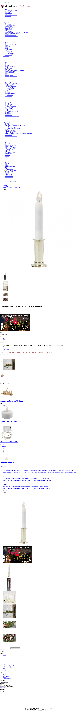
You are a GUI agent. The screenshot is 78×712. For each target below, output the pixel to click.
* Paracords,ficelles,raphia (9, 40)
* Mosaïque (7, 37)
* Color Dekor (7, 155)
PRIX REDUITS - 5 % (9, 171)
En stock (1, 381)
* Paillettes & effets (8, 16)
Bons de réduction (6, 676)
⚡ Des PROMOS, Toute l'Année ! (9, 170)
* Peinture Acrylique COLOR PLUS (11, 76)
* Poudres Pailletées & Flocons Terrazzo (11, 44)
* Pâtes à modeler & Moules (9, 159)
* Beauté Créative (10, 95)
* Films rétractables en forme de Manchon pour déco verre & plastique (16, 32)
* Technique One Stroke (11, 87)
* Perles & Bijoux (8, 163)
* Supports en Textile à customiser (10, 120)
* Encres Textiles (7, 114)
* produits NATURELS (9, 65)
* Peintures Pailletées (8, 141)
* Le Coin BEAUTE (9, 94)
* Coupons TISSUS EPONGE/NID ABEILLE (13, 110)
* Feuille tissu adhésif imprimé (10, 130)
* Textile (6, 67)
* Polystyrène (7, 64)
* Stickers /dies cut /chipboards (10, 149)
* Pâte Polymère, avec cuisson (10, 43)
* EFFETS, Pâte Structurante (9, 72)
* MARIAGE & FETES (9, 61)
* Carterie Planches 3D (11, 53)
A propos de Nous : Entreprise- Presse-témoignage (11, 665)
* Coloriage (7, 156)
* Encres (6, 129)
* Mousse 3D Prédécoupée (9, 134)
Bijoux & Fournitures (7, 89)
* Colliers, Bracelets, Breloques (10, 93)
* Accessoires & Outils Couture (10, 102)
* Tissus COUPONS (8, 108)
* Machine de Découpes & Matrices (11, 131)
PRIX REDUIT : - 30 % (9, 176)
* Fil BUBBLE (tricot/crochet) (10, 121)
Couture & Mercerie (7, 101)
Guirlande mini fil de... (8, 462)
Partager (4, 338)
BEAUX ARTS (6, 69)
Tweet (4, 339)
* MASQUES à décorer (9, 34)
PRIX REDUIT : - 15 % (9, 173)
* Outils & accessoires (10, 54)
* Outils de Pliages (8, 14)
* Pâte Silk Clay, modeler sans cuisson (11, 36)
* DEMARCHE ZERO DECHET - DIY (12, 111)
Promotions (4, 655)
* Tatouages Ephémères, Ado (9, 169)
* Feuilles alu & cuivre (8, 28)
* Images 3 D (9, 52)
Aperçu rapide (3, 405)
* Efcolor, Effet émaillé (8, 96)
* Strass (6, 50)
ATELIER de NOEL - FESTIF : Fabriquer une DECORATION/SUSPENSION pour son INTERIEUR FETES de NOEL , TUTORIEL (27, 480)
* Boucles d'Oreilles (8, 92)
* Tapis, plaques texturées (9, 100)
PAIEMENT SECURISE (7, 666)
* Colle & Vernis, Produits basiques (11, 10)
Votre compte (3, 670)
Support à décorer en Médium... (12, 401)
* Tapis (6, 21)
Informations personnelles (7, 678)
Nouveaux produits (6, 656)
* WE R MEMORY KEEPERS (10, 152)
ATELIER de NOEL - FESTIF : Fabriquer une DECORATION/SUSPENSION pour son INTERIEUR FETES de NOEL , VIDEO (26, 488)
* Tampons (6, 168)
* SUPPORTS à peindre (9, 85)
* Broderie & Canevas (8, 105)
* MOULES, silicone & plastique (10, 35)
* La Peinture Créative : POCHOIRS (11, 83)
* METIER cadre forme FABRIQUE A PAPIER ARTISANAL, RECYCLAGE (18, 133)
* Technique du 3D (9, 51)
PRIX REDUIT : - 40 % (9, 178)
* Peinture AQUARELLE (9, 75)
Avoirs (4, 675)
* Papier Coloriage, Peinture (9, 139)
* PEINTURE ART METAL (9, 77)
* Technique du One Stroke (10, 86)
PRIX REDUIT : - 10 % (9, 172)
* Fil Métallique (7, 12)
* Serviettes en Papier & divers (10, 166)
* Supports (6, 167)
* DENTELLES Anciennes (9, 107)
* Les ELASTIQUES (8, 113)
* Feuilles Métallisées (8, 29)
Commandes (5, 677)
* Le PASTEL (7, 74)
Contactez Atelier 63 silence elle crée (9, 667)
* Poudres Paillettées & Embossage (10, 147)
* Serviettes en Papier (8, 49)
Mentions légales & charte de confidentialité (10, 663)
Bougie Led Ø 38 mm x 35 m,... (11, 421)
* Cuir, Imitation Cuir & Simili (10, 25)
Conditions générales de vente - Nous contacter (10, 664)
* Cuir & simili (7, 112)
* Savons (6, 48)
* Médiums (6, 73)
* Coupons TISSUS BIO (9, 109)
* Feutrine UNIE (7, 30)
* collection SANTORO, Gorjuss (10, 127)
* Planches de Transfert (8, 146)
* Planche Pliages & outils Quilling (10, 145)
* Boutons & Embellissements (10, 104)
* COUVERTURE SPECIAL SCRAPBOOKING (13, 128)
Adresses (4, 674)
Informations (2, 687)
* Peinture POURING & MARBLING (11, 81)
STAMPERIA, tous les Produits (10, 148)
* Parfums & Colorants (8, 39)
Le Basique (5, 9)
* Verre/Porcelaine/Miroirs (9, 68)
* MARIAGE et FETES (9, 132)
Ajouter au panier (4, 334)
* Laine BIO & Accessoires (9, 117)
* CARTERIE (7, 126)
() (5, 476)
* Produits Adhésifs (8, 19)
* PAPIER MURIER (8, 140)
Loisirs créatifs (6, 22)
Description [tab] (4, 348)
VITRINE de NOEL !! (8, 55)
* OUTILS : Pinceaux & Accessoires (11, 84)
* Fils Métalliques (8, 97)
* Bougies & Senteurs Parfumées (10, 24)
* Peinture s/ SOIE (8, 82)
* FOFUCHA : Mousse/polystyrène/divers (12, 33)
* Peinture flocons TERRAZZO (10, 79)
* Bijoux (6, 57)
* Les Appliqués (7, 103)
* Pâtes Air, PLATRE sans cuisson (10, 41)
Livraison (4, 662)
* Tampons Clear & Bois (9, 150)
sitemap (4, 668)
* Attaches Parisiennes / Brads (10, 124)
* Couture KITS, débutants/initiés (10, 106)
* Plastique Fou (7, 46)
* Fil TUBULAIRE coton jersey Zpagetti (12, 116)
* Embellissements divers (9, 27)
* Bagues (6, 91)
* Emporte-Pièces (8, 11)
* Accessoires (7, 90)
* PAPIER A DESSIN (8, 135)
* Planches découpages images (10, 144)
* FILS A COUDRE (8, 115)
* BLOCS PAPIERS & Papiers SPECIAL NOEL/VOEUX (15, 125)
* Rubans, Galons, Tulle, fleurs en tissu (11, 119)
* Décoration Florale (8, 26)
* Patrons (6, 17)
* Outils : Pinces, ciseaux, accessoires (11, 15)
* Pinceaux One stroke (10, 88)
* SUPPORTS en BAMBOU (10, 66)
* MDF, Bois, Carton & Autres (10, 62)
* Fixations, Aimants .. (8, 13)
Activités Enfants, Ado (7, 153)
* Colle (6, 154)
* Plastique (6, 63)
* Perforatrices (7, 45)
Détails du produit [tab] (6, 349)
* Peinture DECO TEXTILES (10, 71)
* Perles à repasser (8, 164)
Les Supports (6, 56)
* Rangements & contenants (9, 20)
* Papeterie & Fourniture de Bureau (11, 136)
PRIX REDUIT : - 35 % (9, 177)
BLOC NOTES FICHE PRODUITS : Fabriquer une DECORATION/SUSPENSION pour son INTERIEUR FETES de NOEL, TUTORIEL (28, 496)
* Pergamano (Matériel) (9, 143)
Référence (2, 380)
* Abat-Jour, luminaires (8, 23)
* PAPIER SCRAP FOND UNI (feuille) (11, 137)
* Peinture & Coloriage (8, 161)
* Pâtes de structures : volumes (10, 42)
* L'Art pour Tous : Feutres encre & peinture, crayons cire (14, 70)
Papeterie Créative (6, 122)
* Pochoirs (6, 47)
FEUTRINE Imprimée (8, 31)
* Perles (6, 99)
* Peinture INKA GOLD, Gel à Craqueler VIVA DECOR (14, 80)
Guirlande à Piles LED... (9, 442)
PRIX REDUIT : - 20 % (9, 174)
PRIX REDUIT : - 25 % (9, 175)
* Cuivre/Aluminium (8, 59)
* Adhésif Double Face (8, 123)
